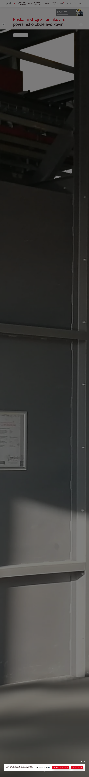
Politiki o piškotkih (10, 769)
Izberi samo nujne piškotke (60, 767)
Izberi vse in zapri (77, 767)
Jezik (82, 761)
